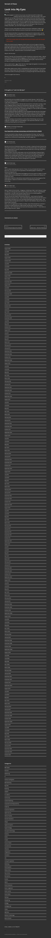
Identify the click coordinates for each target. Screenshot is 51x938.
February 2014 (8, 453)
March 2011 (7, 559)
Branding (7, 12)
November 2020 (8, 293)
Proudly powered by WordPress (10, 934)
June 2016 (7, 369)
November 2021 (8, 281)
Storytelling (7, 900)
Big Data (6, 785)
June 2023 (7, 266)
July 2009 (7, 619)
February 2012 (8, 525)
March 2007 (7, 703)
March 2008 (7, 667)
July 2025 (7, 251)
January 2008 (8, 673)
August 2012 (7, 507)
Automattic (25, 934)
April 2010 (7, 592)
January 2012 (7, 528)
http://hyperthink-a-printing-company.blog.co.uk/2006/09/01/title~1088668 (23, 131)
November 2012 (8, 498)
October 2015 (8, 393)
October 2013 (8, 465)
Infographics (7, 852)
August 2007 (8, 688)
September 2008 (8, 649)
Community (7, 797)
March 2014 (7, 450)
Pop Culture (7, 873)
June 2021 (7, 287)
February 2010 (8, 598)
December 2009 (8, 604)
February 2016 (8, 381)
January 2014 (7, 456)
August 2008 (8, 652)
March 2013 (7, 486)
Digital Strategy (8, 827)
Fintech (6, 839)
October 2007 (8, 682)
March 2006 (7, 739)
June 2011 (7, 550)
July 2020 (7, 296)
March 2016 (7, 378)
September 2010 (8, 577)
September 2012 (8, 504)
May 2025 (7, 254)
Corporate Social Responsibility (12, 803)
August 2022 (7, 275)
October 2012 (8, 501)
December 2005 (8, 748)
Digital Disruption (9, 824)
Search (6, 882)
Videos (6, 909)
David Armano (9, 163)
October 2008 (8, 646)
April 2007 (7, 700)
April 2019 (7, 312)
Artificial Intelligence (9, 779)
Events (6, 836)
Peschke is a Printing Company (13, 126)
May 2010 (7, 589)
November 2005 (8, 751)
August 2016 (7, 363)
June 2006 (7, 730)
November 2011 (8, 534)
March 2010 (7, 595)
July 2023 (7, 263)
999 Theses (7, 767)
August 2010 (7, 580)
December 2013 (8, 459)
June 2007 (7, 694)
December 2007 (8, 676)
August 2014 (7, 435)
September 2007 (8, 685)
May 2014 (7, 444)
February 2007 (8, 706)
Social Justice (8, 891)
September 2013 (8, 468)
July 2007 (7, 691)
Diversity (7, 833)
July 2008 (7, 655)
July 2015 (7, 402)
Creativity (7, 806)
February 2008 (8, 670)
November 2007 (8, 679)
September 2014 (8, 432)
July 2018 (7, 321)
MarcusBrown (9, 94)
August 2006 (8, 724)
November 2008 (8, 643)
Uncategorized (8, 906)
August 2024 (7, 257)
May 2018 (7, 324)
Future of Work (8, 842)
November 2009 (8, 607)
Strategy (6, 903)
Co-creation (7, 794)
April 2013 (7, 483)
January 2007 (8, 709)
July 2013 (7, 474)
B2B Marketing (8, 782)
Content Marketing (9, 800)
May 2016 (7, 372)
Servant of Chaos (11, 4)
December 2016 (8, 351)
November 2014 (8, 426)
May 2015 (7, 408)
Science (6, 879)
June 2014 (7, 441)
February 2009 (8, 634)
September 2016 (8, 360)
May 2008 (7, 661)
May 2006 (7, 733)
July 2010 (7, 583)
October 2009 (8, 610)
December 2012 (8, 495)
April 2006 (7, 736)
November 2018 (8, 318)
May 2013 (7, 480)
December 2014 (8, 423)
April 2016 (7, 375)
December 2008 (8, 640)
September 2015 (8, 396)
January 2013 (7, 492)
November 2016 (8, 354)
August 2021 (7, 284)
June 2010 (7, 586)
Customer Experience (9, 809)
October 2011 (7, 537)
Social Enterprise (8, 885)
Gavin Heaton (9, 185)
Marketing (7, 864)
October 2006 (8, 718)
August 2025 (7, 248)
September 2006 (8, 721)
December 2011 (8, 531)
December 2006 (8, 712)
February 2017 (8, 345)
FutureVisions (8, 845)
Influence (7, 849)
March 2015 (7, 414)
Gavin (6, 82)
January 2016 (7, 384)
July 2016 (7, 366)
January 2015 (7, 420)
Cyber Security (8, 812)
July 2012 (7, 510)
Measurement (8, 870)
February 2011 (8, 562)
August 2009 (8, 616)
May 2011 (7, 553)
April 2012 (7, 519)
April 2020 (7, 303)
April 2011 (7, 556)
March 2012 (7, 522)
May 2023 (7, 269)
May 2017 (7, 339)
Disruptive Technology (10, 830)
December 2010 (8, 568)
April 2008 (7, 664)
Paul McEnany (9, 141)
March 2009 (7, 631)
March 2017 (7, 342)
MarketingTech (8, 867)
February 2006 (8, 742)
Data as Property (8, 815)
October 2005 (8, 754)
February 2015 (8, 417)
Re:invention (7, 876)
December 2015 (8, 387)
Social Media (7, 894)
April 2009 (7, 628)
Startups (7, 897)
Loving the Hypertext (9, 861)
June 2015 (7, 405)
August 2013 (7, 471)
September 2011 (8, 540)
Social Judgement (9, 888)
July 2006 (7, 727)
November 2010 (8, 571)
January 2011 (7, 565)
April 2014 (7, 447)
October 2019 (8, 306)
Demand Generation (9, 818)
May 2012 (7, 516)
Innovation (7, 855)
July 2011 (7, 547)
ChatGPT (6, 791)
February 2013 (8, 489)
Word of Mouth (8, 918)
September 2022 (8, 272)
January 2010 (7, 601)
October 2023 (8, 260)
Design (6, 821)
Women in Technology (9, 915)
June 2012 (7, 513)
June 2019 (7, 309)
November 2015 (8, 390)
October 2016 (8, 357)
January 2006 (8, 745)
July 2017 (7, 333)
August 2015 (7, 399)
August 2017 (7, 330)
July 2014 (7, 438)
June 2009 (7, 622)
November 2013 (8, 462)
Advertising (7, 773)
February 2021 (8, 290)
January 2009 (8, 637)
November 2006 (8, 715)
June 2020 (7, 299)
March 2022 (7, 278)
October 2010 (8, 574)
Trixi (17, 64)
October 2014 (8, 429)
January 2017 (7, 348)
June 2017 (7, 336)
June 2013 (7, 477)
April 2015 (7, 411)
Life (5, 858)
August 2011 (7, 543)
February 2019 (8, 315)
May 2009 (7, 625)
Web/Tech (7, 912)
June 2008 (7, 658)
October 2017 (8, 327)
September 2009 (8, 613)
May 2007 (7, 697)
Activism (7, 770)
